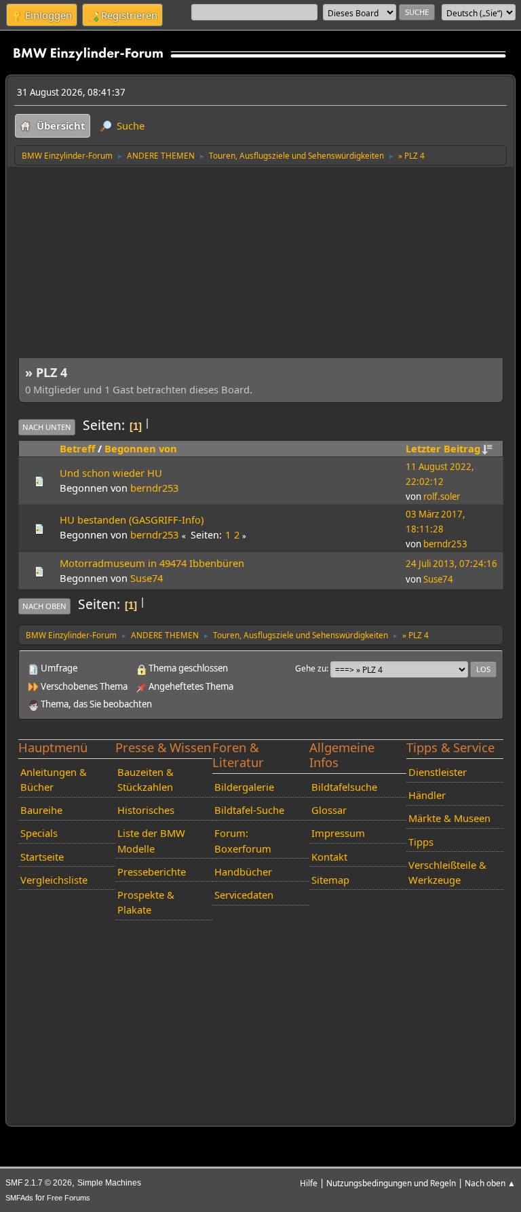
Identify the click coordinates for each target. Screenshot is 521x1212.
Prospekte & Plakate (145, 902)
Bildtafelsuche (344, 787)
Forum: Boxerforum (242, 840)
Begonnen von (140, 448)
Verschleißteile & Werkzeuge (447, 872)
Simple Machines (109, 1183)
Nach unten (46, 427)
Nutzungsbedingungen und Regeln (391, 1182)
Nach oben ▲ (490, 1182)
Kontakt (329, 856)
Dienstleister (437, 772)
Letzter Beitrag (443, 448)
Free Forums (68, 1198)
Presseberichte (151, 871)
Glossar (329, 810)
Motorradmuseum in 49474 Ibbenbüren (152, 563)
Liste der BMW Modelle (151, 840)
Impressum (338, 833)
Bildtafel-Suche (249, 810)
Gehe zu (310, 668)
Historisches (145, 810)
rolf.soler (441, 496)
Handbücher (243, 871)
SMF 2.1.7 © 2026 (38, 1183)
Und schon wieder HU (111, 473)
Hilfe (308, 1182)
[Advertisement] (260, 268)
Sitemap (330, 879)
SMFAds (19, 1198)
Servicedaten (243, 894)
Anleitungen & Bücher (53, 779)
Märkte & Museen (449, 818)
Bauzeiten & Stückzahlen (145, 779)
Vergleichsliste (54, 879)
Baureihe (41, 810)
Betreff (77, 448)
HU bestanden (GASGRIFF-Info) (132, 519)
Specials (39, 833)
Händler (427, 795)
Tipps (420, 841)
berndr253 (154, 487)
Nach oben (44, 606)
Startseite (42, 856)
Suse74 (146, 578)
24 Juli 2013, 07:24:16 (451, 564)
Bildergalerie (244, 787)
